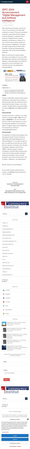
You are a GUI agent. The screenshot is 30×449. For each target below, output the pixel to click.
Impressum (19, 446)
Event (3, 247)
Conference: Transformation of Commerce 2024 (15, 184)
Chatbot (4, 226)
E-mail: (5, 370)
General (4, 250)
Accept (15, 435)
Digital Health (5, 232)
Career (4, 223)
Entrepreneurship (6, 244)
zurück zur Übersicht (8, 25)
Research (4, 262)
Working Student (6, 275)
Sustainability (5, 268)
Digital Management (7, 235)
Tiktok (3, 272)
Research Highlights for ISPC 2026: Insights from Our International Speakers (16, 329)
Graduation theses (6, 253)
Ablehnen (15, 439)
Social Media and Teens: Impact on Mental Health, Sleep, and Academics (16, 323)
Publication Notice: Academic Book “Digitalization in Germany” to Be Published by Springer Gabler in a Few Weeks (17, 347)
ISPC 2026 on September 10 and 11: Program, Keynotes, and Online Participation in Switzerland (17, 336)
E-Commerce (5, 238)
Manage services (5, 432)
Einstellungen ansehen (15, 443)
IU (3, 259)
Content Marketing (6, 229)
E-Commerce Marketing (8, 241)
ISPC (3, 256)
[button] (28, 419)
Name (5, 361)
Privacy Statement (12, 446)
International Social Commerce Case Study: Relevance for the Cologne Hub (14, 191)
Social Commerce (6, 265)
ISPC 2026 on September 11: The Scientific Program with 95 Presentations (16, 340)
